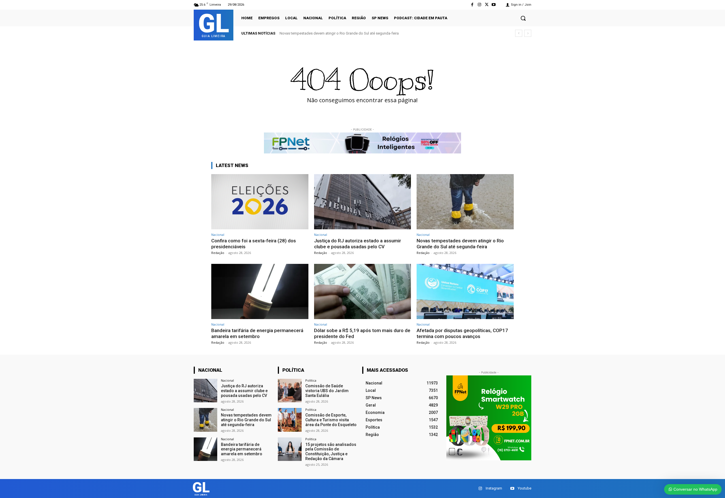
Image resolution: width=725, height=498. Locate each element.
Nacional (217, 234)
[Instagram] (479, 4)
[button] (523, 18)
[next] (527, 33)
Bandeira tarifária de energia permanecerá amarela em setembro (257, 333)
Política (310, 380)
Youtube (524, 488)
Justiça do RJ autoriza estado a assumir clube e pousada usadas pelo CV (357, 243)
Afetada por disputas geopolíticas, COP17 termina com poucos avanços (462, 333)
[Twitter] (486, 4)
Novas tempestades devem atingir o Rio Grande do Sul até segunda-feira (339, 33)
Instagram (494, 488)
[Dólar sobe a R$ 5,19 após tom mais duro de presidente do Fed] (362, 291)
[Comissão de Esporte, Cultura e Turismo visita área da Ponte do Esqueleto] (289, 419)
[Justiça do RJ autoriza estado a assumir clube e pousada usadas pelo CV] (362, 201)
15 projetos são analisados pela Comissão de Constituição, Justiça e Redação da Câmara (330, 451)
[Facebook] (472, 4)
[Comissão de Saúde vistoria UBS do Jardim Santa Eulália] (289, 390)
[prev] (518, 33)
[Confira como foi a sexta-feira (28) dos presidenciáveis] (259, 201)
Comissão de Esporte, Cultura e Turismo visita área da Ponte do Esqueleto (331, 420)
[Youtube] (493, 4)
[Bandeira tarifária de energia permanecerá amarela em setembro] (259, 291)
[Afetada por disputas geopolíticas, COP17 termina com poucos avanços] (465, 291)
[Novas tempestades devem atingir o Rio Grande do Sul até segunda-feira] (465, 201)
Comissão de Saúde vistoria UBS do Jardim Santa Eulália (327, 391)
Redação (217, 253)
